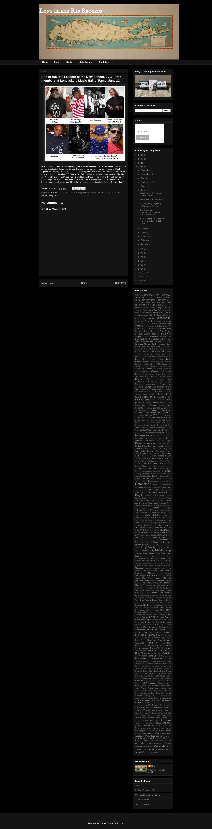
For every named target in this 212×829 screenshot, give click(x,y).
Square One (145, 686)
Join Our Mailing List (147, 126)
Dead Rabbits (150, 400)
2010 (137, 305)
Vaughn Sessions (164, 728)
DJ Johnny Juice (70, 192)
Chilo (158, 374)
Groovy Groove (142, 474)
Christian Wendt (165, 376)
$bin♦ (153, 766)
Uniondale (165, 720)
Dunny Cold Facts (154, 430)
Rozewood (157, 658)
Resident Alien (155, 648)
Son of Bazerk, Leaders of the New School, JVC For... (152, 221)
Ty (143, 721)
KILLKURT (139, 530)
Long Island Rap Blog (154, 553)
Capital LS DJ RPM (152, 364)
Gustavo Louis (165, 473)
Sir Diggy (144, 676)
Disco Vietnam (149, 405)
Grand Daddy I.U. (143, 466)
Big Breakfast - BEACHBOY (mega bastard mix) (150, 212)
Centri (168, 371)
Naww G (160, 597)
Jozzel (137, 513)
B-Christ (148, 326)
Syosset (156, 696)
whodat (168, 741)
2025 (140, 159)
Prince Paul (147, 632)
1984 (146, 295)
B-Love (154, 326)
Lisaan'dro (140, 545)
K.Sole (149, 518)
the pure (146, 708)
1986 (157, 295)
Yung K (138, 752)
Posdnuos (152, 629)
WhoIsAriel (139, 743)
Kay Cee (163, 520)
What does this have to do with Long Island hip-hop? (153, 737)
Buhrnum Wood (157, 356)
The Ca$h (145, 703)
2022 (140, 249)
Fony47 (168, 456)
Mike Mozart (161, 585)
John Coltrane (153, 508)
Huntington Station (156, 492)
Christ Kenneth (151, 377)
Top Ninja (152, 713)
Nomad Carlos (141, 603)
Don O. (163, 422)
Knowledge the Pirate (149, 532)
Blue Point (160, 346)
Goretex (168, 464)
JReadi (153, 513)
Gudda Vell (154, 473)
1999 (153, 300)
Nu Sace (160, 605)
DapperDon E (140, 397)
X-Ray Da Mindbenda (145, 749)
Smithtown (146, 678)
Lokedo (137, 547)
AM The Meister (144, 319)
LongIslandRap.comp (144, 558)
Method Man (152, 583)
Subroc (138, 691)
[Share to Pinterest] (84, 188)
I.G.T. (168, 495)
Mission (69, 62)
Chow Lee (166, 374)
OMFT (168, 610)
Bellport (138, 337)
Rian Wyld (142, 650)
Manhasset (139, 568)
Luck (144, 563)
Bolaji (157, 349)
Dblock (164, 397)
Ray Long (160, 643)
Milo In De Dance (109, 192)
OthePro (138, 617)
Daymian (158, 397)
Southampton (151, 683)
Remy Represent (142, 648)
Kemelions (138, 525)
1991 (148, 297)
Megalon (160, 580)
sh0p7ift (157, 669)
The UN (138, 710)
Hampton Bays (165, 476)
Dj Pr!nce (166, 413)
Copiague (139, 387)
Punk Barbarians (163, 635)
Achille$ (142, 312)
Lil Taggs (145, 542)
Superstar (139, 693)
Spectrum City (164, 683)
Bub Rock (161, 354)
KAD (155, 518)
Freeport (166, 458)
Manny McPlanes (153, 568)
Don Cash (147, 423)
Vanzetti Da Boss (148, 728)
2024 (140, 163)
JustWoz (148, 515)
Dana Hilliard (164, 394)
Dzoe (142, 433)
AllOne (158, 315)
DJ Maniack (140, 413)
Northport (147, 605)
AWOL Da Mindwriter (161, 324)
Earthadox (151, 433)
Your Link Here (142, 804)
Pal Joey (160, 617)
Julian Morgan (161, 513)
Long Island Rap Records (70, 11)
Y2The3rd (160, 750)
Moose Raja (145, 595)
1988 (168, 295)
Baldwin (138, 331)
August (144, 186)
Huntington (140, 492)
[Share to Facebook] (81, 188)
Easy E (161, 438)
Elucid (147, 443)
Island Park (147, 498)
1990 (142, 297)
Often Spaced (165, 608)
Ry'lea (137, 663)
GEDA (137, 464)
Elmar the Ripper (163, 441)
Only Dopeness (155, 612)
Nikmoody (161, 600)
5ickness (146, 307)
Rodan (144, 656)
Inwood (138, 498)
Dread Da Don (147, 427)
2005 (148, 303)
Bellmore (166, 333)
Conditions (104, 62)
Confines (148, 384)
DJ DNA (145, 410)
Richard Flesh (154, 651)
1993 (157, 297)
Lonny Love (159, 558)
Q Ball (141, 638)
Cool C (155, 384)
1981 (141, 295)
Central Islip (158, 371)
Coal (155, 379)
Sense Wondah (160, 666)
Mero (137, 583)
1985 (151, 295)
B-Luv (159, 326)
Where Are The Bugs (153, 741)
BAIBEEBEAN (164, 329)
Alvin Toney (166, 315)
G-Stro (143, 461)
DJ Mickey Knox (153, 413)
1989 (137, 297)
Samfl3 (168, 664)
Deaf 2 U (161, 400)
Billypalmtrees (147, 341)
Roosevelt (140, 658)
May (143, 228)
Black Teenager (158, 344)
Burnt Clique (158, 359)
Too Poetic (144, 713)
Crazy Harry (144, 389)
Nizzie (168, 600)
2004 (142, 302)
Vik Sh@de (140, 731)
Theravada (163, 710)
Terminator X (165, 698)
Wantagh (159, 730)
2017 (140, 269)
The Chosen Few (156, 703)
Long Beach (148, 547)
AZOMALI (139, 326)
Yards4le (168, 750)
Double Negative (150, 425)
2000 (158, 300)
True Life (150, 715)
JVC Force (157, 515)
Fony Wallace (158, 456)
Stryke (156, 688)
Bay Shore (165, 331)
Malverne (167, 566)
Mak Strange (166, 563)
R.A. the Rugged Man (159, 640)
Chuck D (140, 379)
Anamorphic (139, 321)
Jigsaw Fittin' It (165, 505)
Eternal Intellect (164, 446)
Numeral (167, 605)
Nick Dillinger (151, 600)
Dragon (137, 427)
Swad (168, 693)
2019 (140, 261)
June (143, 190)
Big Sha (148, 339)
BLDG (143, 346)
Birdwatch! (159, 341)
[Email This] (73, 188)
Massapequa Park (143, 576)
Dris (155, 427)
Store (56, 62)
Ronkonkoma (166, 656)
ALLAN (152, 315)
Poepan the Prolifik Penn (150, 625)
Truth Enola (161, 718)
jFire (139, 505)
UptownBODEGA (163, 723)
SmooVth (139, 681)
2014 (140, 280)
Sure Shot (160, 693)
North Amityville (157, 603)
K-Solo (143, 518)
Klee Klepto (157, 530)
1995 (168, 297)
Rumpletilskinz (155, 661)
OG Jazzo (139, 610)
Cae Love (159, 361)
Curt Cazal (166, 389)
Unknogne (148, 723)
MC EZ (167, 578)
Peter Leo (139, 622)
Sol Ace (148, 681)
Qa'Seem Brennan (150, 638)
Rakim (150, 642)
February (145, 240)
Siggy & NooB (166, 673)
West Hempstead (163, 733)
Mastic (155, 575)
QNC (159, 638)
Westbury (139, 736)
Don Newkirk (156, 422)
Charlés (138, 374)
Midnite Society (142, 585)
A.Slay (137, 310)
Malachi (150, 566)
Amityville (164, 318)
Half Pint (156, 476)
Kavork (157, 520)
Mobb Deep (139, 593)
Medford (153, 580)
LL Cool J (155, 545)
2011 (143, 305)
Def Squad (146, 403)
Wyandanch (162, 746)
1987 (162, 295)
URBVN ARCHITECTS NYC (149, 725)
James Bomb (140, 500)
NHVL (142, 600)
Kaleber (138, 520)
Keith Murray (150, 523)
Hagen (137, 476)
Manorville (147, 571)
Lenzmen (150, 540)
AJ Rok (51, 192)
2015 (140, 276)
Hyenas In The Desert (154, 495)
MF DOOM (165, 583)
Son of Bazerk (158, 681)
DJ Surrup (162, 417)
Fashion (150, 451)
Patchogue (146, 619)
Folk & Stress (145, 456)
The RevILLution (156, 708)
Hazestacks (166, 481)
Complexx (152, 382)
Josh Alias (155, 510)
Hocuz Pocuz (157, 487)
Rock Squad (157, 653)
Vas (156, 728)
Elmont (139, 443)
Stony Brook (53, 195)
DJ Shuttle (157, 415)
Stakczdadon (155, 686)
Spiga (137, 686)
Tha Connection (143, 700)
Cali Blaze (167, 361)
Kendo (146, 525)
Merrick (143, 583)
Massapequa (165, 573)
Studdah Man (165, 688)
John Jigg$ (166, 508)
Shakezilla (138, 671)
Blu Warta (151, 346)
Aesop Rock (158, 312)
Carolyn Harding (150, 366)
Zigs (156, 752)
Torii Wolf (160, 713)
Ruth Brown (166, 661)
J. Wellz (162, 498)
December (146, 170)
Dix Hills (156, 408)
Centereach (145, 372)
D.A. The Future (154, 392)
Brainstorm (167, 349)
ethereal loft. (142, 449)
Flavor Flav (147, 453)
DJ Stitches (150, 417)
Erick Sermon (148, 446)
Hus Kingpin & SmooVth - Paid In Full (151, 194)
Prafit (169, 630)
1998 (148, 300)
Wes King (138, 733)
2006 (153, 303)
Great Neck (152, 468)
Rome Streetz (154, 656)
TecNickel (154, 698)
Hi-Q (169, 484)
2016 (140, 273)
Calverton (138, 364)
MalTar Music (158, 566)
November (146, 174)
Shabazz (167, 669)
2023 (140, 167)
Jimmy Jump (140, 508)
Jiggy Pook (155, 505)
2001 (164, 300)
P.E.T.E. (152, 617)
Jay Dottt (160, 501)
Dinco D (58, 192)
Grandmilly (140, 468)
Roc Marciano (143, 653)
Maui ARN (162, 575)
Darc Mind (150, 397)
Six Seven (151, 676)
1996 (137, 300)
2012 (148, 305)
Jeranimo (163, 503)
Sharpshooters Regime (157, 671)
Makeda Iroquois (141, 566)
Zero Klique (148, 752)
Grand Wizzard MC (162, 466)
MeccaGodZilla (142, 580)
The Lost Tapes (142, 799)
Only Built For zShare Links (147, 795)
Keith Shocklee (164, 523)
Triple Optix (140, 715)
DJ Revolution (140, 415)
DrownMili (162, 428)
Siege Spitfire (154, 673)
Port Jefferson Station (154, 627)
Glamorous (146, 464)
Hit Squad (147, 487)
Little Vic (148, 545)
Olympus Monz (158, 610)
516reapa (138, 307)
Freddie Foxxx (154, 458)
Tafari (168, 696)
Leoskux (157, 540)
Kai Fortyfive (165, 518)
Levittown (164, 540)
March (144, 236)
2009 (169, 303)
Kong (162, 532)
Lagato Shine (156, 535)
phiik (137, 625)
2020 (140, 257)
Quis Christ (140, 640)
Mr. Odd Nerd (154, 595)
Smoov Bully (166, 678)
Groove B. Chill (164, 471)
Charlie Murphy (148, 374)
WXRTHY (148, 747)
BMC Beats (146, 349)
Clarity (149, 379)
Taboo (162, 696)
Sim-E (137, 676)
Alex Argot (144, 315)
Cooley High (165, 384)
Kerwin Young (148, 527)
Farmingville (140, 451)
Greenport (153, 471)
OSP (169, 615)
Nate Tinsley (151, 598)
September (146, 182)
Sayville (144, 666)
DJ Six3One (166, 415)
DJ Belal (164, 408)
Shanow (146, 671)
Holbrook (167, 487)
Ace (155, 310)
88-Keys (158, 308)
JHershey (146, 505)
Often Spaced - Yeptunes (151, 199)
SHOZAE (143, 673)
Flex (163, 453)
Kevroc (156, 528)
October (145, 178)
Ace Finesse (162, 310)
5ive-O (152, 307)
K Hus (165, 515)
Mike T (152, 588)
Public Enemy (147, 635)
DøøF (168, 422)
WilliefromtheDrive (155, 743)
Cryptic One (155, 389)
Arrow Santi (146, 324)
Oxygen (145, 617)
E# (146, 433)
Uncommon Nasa (151, 720)
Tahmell (143, 698)
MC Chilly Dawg (151, 578)
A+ (141, 310)
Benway (163, 336)
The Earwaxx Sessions (158, 705)
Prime (137, 632)
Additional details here (101, 182)
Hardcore (167, 478)
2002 (169, 300)
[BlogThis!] (75, 188)
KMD (163, 530)
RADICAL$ (139, 643)
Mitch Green (160, 590)
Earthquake (160, 433)
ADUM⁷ (149, 312)
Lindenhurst (165, 542)
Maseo (151, 573)
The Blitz (155, 700)
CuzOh (137, 392)
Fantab (154, 448)
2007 (157, 302)
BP (161, 349)
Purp (136, 638)
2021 (140, 253)
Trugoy (151, 718)
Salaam (161, 663)
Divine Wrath (148, 408)
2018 (140, 265)
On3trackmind (141, 612)
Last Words (145, 537)
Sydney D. (148, 696)
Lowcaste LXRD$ (159, 561)
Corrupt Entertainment (154, 387)
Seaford (151, 666)
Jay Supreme (141, 503)
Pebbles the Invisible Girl (161, 620)
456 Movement (164, 305)
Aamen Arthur (148, 310)
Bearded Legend (142, 334)
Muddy (162, 595)
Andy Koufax (150, 321)
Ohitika (148, 610)
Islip (155, 498)
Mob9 (168, 590)
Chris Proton (139, 376)
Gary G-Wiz (165, 461)
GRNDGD (139, 785)
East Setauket (150, 438)
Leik (144, 540)
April (143, 232)
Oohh (149, 615)
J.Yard (168, 498)
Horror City (151, 490)
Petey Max (150, 622)
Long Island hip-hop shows (89, 192)
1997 (143, 300)
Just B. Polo (139, 515)
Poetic (164, 625)
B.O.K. (144, 329)
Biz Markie (145, 344)
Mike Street (144, 588)
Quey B (168, 638)
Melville (168, 580)
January (145, 244)
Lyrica (156, 563)
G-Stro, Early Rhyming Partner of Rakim (150, 204)
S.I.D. (155, 664)
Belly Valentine (151, 337)
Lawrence (156, 537)
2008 (163, 302)
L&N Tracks (145, 535)
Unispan (138, 723)
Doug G (160, 425)
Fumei (137, 461)
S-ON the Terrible (146, 663)
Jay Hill (168, 500)
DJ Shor (148, 415)
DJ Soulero (139, 418)
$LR (136, 295)
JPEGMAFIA (144, 513)
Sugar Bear (147, 690)
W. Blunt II (150, 731)
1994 (163, 297)
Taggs (137, 698)
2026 (140, 155)
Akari (137, 315)
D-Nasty (144, 392)
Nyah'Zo (138, 607)
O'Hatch (145, 607)
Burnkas (146, 359)
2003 (137, 303)
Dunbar (143, 430)
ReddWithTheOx (150, 645)
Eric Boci (162, 443)
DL (148, 420)
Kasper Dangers (148, 520)
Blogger (120, 823)
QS (163, 637)
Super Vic (167, 690)
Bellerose (155, 334)
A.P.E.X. (167, 308)
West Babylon (148, 733)
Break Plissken (142, 352)
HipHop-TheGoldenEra (145, 790)
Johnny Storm (142, 510)
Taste (148, 698)
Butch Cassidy (149, 362)
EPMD (154, 443)
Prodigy (158, 632)
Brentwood (158, 351)
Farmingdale (165, 449)
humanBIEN (166, 490)
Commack (139, 382)
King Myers (149, 530)
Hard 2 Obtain (156, 478)
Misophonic (140, 590)
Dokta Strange (155, 420)
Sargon (138, 666)
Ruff (169, 659)
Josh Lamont (166, 510)
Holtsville (138, 490)
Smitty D (155, 678)
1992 (153, 298)
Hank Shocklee (142, 478)
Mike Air (153, 585)
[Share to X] (78, 188)
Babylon (152, 329)
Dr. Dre (168, 425)
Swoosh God (139, 696)
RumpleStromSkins (142, 661)
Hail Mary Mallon (146, 476)
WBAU (168, 731)
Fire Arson (160, 451)
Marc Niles (158, 571)
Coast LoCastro (164, 379)
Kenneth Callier (157, 525)
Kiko (169, 527)
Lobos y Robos (165, 545)
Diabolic (155, 403)
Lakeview (167, 535)
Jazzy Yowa (153, 503)
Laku (137, 537)
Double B (139, 425)
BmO (153, 349)
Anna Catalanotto (164, 321)
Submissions (85, 62)
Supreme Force (150, 693)
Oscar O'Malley (159, 615)
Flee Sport (157, 453)
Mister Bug (150, 590)
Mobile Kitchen (150, 593)
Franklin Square (141, 459)
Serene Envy (146, 668)
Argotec (138, 324)
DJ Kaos (167, 410)
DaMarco (152, 394)
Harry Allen (140, 481)
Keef (142, 523)
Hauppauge (153, 481)
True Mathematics (163, 715)
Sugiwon (157, 691)
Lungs (149, 563)
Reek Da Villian (164, 646)
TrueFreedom (140, 718)
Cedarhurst (150, 369)
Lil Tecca (154, 542)
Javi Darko (150, 501)
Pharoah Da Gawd (163, 622)
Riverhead (166, 650)
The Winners (150, 710)
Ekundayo (150, 441)
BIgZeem (157, 339)
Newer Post (47, 283)
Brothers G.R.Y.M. (151, 354)
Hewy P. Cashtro (159, 484)
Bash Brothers (151, 331)
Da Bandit (164, 392)
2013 (154, 305)
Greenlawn (146, 471)
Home (45, 62)
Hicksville (139, 487)
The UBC (167, 708)
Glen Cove (158, 464)
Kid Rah (163, 528)
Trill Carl (167, 713)
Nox (154, 605)
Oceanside (153, 608)
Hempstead (143, 484)
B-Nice (165, 326)
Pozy (162, 630)
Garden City (153, 461)
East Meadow (157, 436)
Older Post (120, 283)
